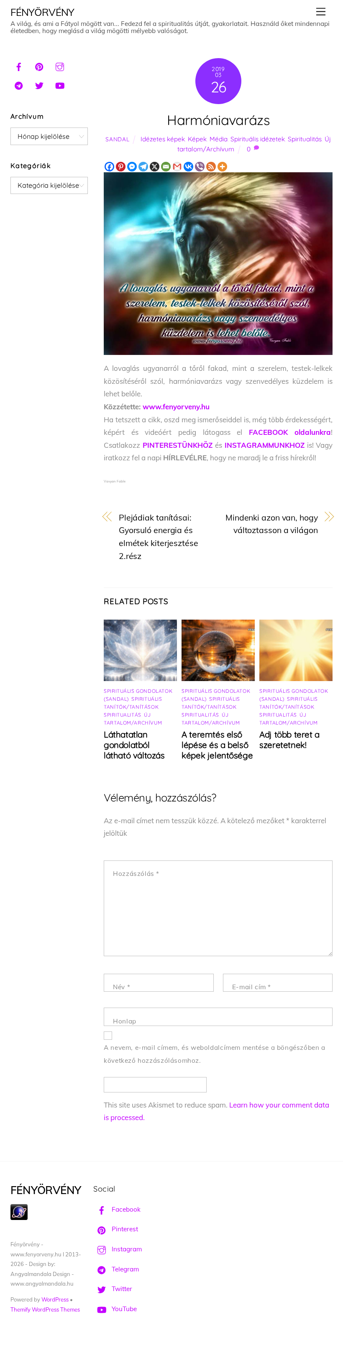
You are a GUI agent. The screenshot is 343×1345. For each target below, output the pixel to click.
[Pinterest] (120, 166)
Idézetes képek (163, 139)
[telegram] (18, 84)
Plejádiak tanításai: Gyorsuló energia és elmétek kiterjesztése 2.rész (158, 536)
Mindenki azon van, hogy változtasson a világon (271, 524)
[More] (222, 166)
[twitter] (39, 84)
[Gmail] (177, 166)
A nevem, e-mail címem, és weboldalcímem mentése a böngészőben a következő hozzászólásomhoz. (214, 1054)
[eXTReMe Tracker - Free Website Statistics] (19, 1218)
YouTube (123, 1309)
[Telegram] (143, 166)
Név (121, 987)
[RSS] (211, 166)
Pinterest (124, 1229)
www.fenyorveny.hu (176, 406)
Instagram (126, 1249)
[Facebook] (109, 166)
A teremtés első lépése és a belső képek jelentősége (217, 745)
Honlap (124, 1021)
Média (219, 139)
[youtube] (59, 84)
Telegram (124, 1269)
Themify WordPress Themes (45, 1309)
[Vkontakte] (188, 166)
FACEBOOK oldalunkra (290, 432)
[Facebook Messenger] (132, 166)
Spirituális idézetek (257, 139)
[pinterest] (39, 65)
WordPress (55, 1299)
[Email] (166, 166)
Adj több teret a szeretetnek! (289, 739)
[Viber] (200, 166)
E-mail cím (251, 987)
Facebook (125, 1209)
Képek (197, 139)
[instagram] (59, 65)
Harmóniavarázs (218, 119)
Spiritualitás (305, 139)
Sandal (117, 139)
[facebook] (18, 65)
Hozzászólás (136, 874)
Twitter (121, 1289)
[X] (154, 166)
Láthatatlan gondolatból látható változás (134, 745)
